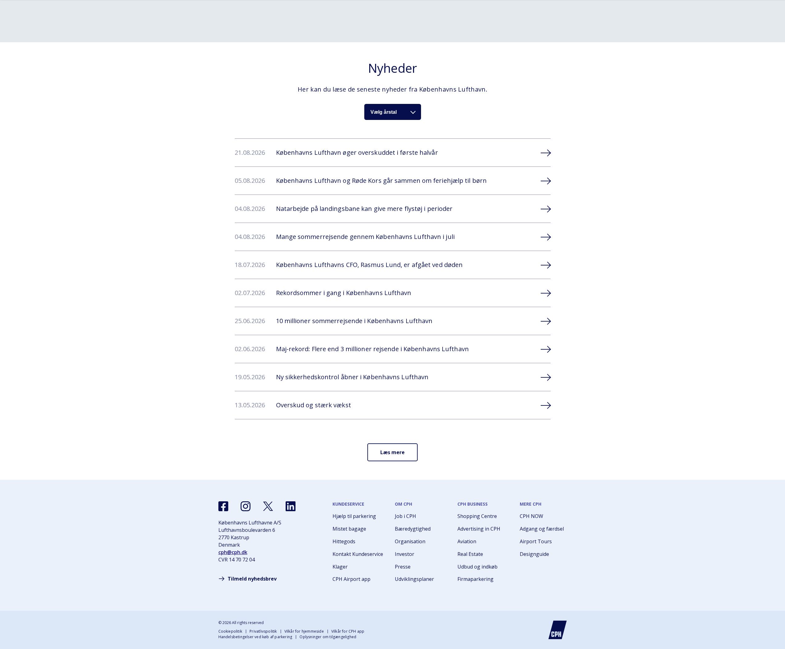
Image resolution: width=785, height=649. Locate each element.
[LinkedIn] (290, 506)
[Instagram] (245, 506)
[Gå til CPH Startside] (557, 630)
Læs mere (392, 452)
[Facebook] (223, 506)
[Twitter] (268, 506)
